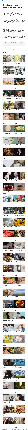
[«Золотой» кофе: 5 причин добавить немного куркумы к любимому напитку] (19, 223)
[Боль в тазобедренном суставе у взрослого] (19, 106)
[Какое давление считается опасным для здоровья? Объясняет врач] (19, 71)
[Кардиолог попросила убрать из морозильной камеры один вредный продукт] (19, 118)
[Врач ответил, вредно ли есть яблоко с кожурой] (8, 188)
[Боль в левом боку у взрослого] (8, 329)
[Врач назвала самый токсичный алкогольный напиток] (19, 387)
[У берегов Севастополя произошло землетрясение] (19, 364)
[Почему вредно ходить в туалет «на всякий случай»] (19, 422)
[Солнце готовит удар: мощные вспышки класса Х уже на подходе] (19, 305)
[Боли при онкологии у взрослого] (19, 399)
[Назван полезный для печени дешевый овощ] (8, 282)
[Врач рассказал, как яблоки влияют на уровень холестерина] (19, 83)
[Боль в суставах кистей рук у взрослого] (8, 387)
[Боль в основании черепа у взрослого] (8, 364)
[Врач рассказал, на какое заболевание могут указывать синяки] (19, 142)
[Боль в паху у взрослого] (19, 317)
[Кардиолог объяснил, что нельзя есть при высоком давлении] (8, 153)
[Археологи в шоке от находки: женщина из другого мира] (8, 142)
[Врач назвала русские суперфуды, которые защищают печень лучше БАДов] (19, 340)
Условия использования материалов (17, 429)
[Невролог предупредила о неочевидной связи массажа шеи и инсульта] (19, 282)
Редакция (12, 429)
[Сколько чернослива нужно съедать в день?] (19, 188)
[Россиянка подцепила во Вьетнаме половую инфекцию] (19, 60)
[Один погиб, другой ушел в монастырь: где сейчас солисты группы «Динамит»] (8, 422)
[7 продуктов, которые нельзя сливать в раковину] (19, 352)
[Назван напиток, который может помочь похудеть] (19, 235)
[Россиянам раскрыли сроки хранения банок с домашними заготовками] (8, 270)
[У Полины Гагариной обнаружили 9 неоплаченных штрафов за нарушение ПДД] (19, 153)
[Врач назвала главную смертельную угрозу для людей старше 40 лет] (8, 352)
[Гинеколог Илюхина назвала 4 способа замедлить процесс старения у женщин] (19, 212)
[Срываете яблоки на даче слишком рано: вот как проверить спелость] (19, 200)
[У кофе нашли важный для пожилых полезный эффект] (8, 95)
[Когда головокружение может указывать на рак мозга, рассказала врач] (8, 305)
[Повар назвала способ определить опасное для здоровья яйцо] (8, 83)
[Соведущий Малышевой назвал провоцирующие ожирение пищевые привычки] (8, 130)
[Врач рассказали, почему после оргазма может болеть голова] (8, 118)
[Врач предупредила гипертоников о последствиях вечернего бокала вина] (8, 294)
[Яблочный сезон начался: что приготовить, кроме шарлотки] (19, 410)
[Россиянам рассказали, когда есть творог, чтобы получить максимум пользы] (8, 223)
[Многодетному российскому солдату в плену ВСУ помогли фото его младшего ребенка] (8, 71)
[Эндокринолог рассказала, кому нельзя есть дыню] (8, 340)
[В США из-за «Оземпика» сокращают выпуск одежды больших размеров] (8, 200)
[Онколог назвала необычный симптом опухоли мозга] (8, 399)
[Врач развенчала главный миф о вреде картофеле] (8, 258)
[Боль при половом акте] (19, 258)
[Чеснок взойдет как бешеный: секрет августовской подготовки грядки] (8, 177)
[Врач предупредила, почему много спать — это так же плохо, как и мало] (19, 247)
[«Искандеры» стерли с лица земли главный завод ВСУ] (19, 294)
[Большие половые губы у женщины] (8, 60)
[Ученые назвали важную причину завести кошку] (19, 165)
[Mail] (2, 1)
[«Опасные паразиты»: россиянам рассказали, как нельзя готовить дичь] (8, 247)
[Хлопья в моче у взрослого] (19, 270)
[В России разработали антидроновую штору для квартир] (8, 165)
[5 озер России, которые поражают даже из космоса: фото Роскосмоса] (8, 317)
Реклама (6, 429)
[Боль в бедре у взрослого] (8, 375)
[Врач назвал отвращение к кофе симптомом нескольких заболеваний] (19, 329)
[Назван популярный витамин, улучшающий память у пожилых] (8, 106)
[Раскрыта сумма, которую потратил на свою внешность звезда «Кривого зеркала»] (19, 95)
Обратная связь (23, 429)
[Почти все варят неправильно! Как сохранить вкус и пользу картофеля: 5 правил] (19, 130)
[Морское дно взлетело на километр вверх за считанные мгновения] (19, 375)
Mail (1, 429)
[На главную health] (5, 1)
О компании (3, 429)
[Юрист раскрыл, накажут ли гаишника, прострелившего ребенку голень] (8, 410)
